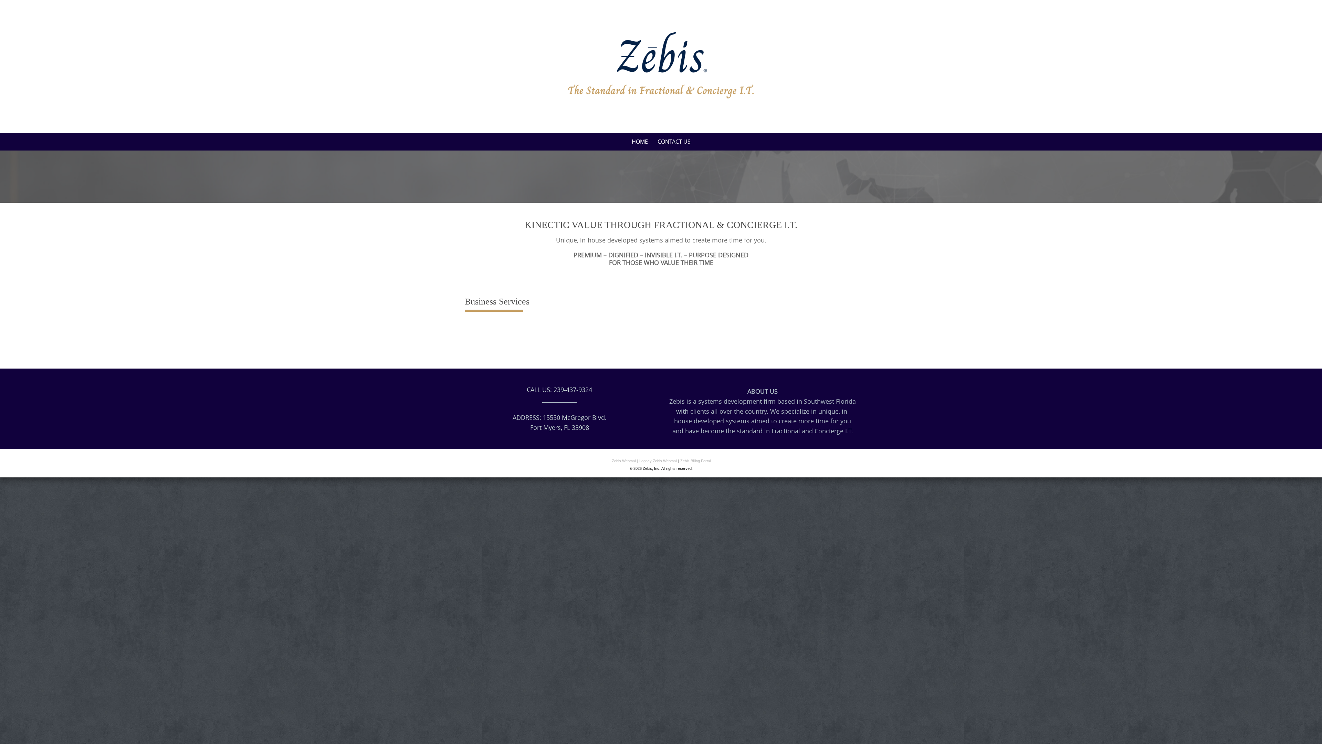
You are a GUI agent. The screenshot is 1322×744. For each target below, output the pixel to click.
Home (640, 141)
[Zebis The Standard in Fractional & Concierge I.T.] (661, 65)
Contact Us (674, 141)
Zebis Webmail (624, 461)
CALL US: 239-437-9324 (559, 389)
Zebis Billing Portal (695, 461)
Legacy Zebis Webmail (658, 461)
